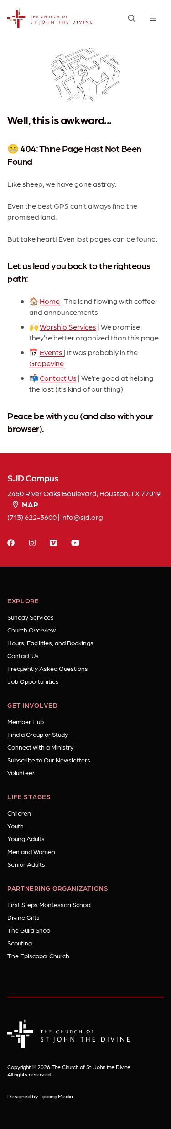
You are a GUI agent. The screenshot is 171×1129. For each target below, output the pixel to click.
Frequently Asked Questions (47, 668)
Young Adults (26, 838)
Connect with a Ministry (40, 747)
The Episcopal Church (38, 955)
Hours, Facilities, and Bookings (50, 642)
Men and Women (31, 851)
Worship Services (68, 326)
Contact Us (58, 378)
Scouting (19, 943)
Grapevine (46, 363)
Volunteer (21, 772)
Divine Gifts (23, 917)
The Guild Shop (28, 930)
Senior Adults (26, 864)
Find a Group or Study (37, 734)
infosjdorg (82, 517)
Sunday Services (30, 617)
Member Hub (25, 721)
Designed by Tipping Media (40, 1096)
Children (19, 813)
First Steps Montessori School (49, 904)
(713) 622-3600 (32, 517)
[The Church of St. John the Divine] (50, 18)
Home (50, 301)
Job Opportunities (33, 681)
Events (52, 352)
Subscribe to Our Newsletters (48, 760)
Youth (15, 825)
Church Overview (31, 630)
